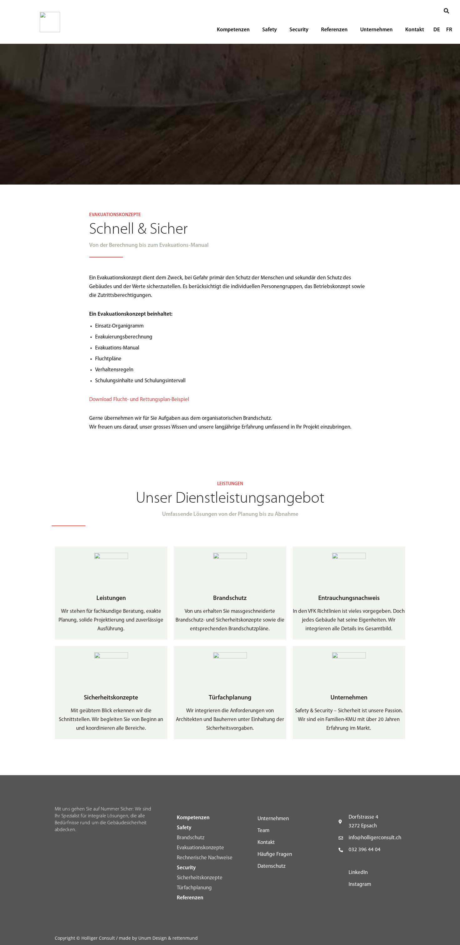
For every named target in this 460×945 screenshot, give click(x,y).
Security (299, 30)
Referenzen (334, 30)
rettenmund (185, 938)
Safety (269, 30)
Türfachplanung (194, 888)
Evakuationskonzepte (200, 848)
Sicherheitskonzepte (199, 878)
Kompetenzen (233, 30)
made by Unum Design (143, 938)
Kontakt (414, 30)
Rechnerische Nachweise (205, 858)
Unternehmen (376, 30)
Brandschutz (190, 838)
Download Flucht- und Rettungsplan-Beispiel (139, 399)
